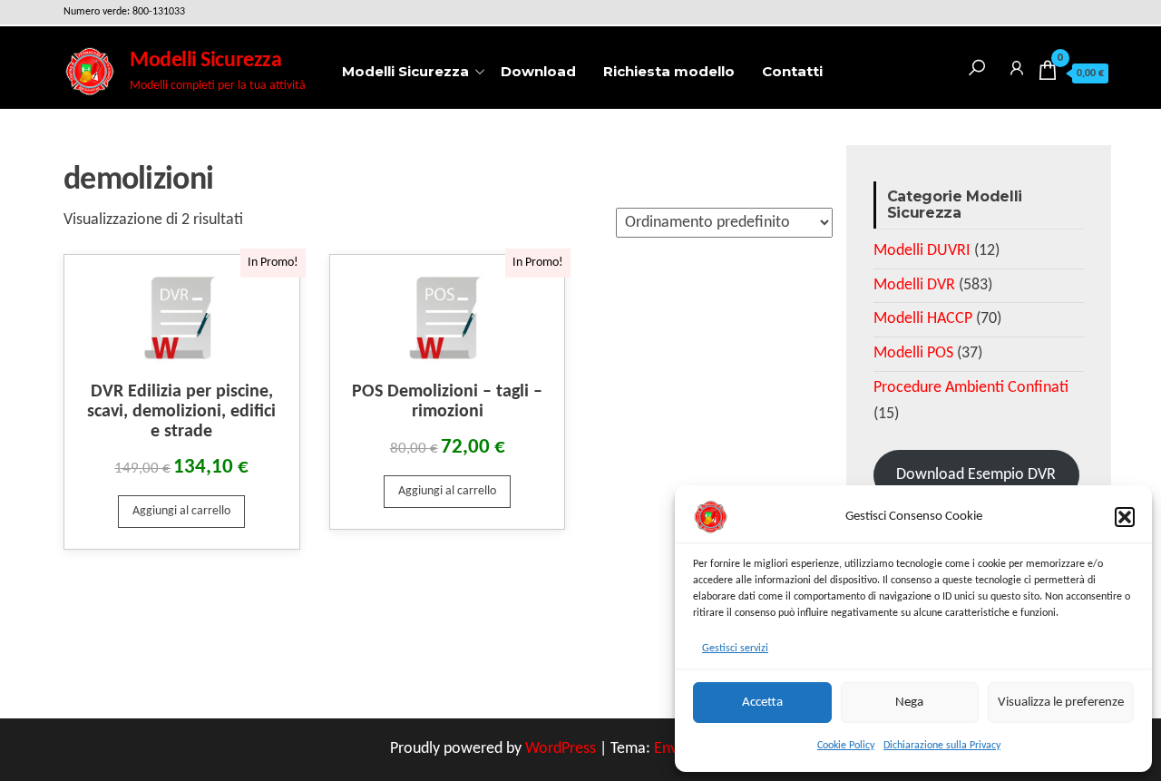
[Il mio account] (1017, 65)
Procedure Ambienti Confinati (970, 387)
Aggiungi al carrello (181, 511)
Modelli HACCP (922, 318)
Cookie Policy (845, 745)
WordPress (560, 748)
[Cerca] (977, 65)
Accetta (762, 702)
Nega (909, 702)
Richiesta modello (669, 71)
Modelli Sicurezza (205, 61)
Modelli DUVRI (922, 250)
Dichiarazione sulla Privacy (941, 745)
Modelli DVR (914, 285)
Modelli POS (913, 353)
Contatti (792, 71)
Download (538, 71)
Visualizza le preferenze (1061, 702)
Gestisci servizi (735, 648)
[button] (1125, 517)
